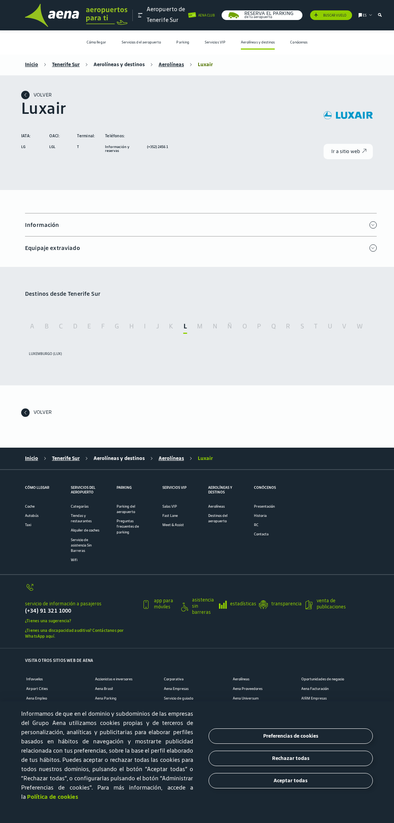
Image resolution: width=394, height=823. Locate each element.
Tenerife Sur (66, 64)
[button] (140, 15)
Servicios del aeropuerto (141, 42)
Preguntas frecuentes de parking (128, 526)
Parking (182, 42)
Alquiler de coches (85, 530)
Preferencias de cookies (290, 736)
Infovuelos (34, 679)
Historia (260, 515)
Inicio (31, 64)
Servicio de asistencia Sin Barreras (81, 545)
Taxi (28, 525)
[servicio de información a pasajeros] (80, 590)
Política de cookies (52, 796)
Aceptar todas (290, 780)
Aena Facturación (315, 688)
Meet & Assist (173, 525)
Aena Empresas (176, 688)
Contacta (261, 534)
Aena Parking (106, 698)
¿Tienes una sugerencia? (48, 620)
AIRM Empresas (314, 698)
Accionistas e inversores (113, 679)
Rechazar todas (290, 758)
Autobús (31, 515)
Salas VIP (169, 506)
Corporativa (174, 679)
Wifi (74, 560)
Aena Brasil (104, 688)
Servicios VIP (215, 42)
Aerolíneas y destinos (258, 42)
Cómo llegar (96, 42)
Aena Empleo (36, 698)
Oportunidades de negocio (322, 679)
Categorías (79, 506)
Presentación (264, 506)
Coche (30, 506)
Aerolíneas (171, 64)
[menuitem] (96, 42)
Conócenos (298, 42)
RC (256, 525)
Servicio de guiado (178, 698)
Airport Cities (37, 688)
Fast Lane (170, 515)
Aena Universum (246, 698)
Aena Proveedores (247, 688)
